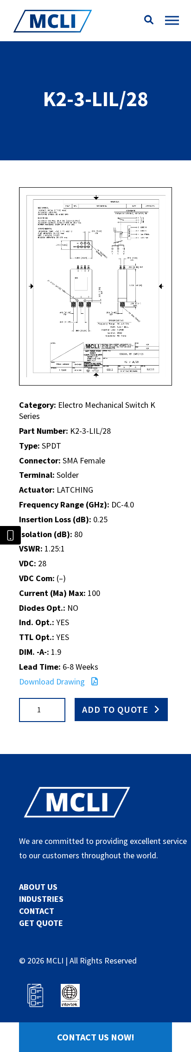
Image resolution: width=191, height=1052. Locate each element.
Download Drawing (53, 681)
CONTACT (36, 911)
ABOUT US (38, 886)
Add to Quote (115, 709)
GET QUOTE (41, 923)
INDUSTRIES (41, 899)
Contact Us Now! (95, 1037)
